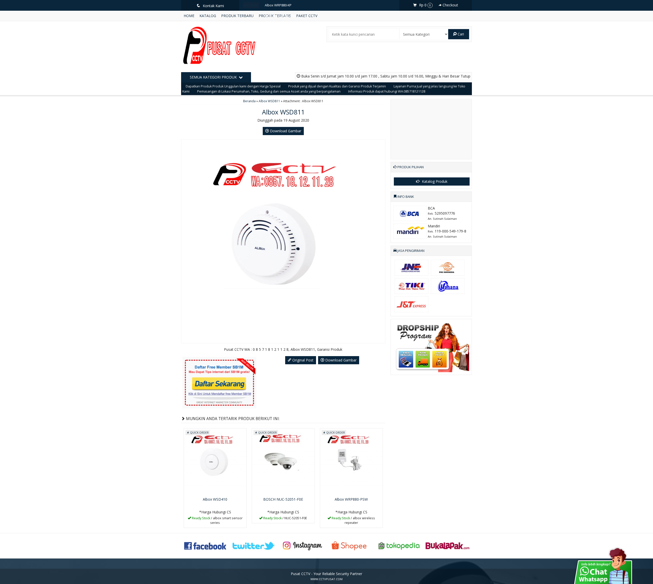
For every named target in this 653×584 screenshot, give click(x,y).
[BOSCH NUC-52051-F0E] (283, 461)
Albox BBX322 (275, 48)
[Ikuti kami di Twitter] (254, 545)
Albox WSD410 (215, 499)
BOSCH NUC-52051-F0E (283, 499)
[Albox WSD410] (215, 461)
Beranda (249, 101)
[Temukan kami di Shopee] (350, 545)
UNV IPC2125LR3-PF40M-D (284, 80)
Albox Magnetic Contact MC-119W (290, 26)
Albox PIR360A (275, 59)
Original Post (302, 360)
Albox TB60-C (275, 69)
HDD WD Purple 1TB (280, 16)
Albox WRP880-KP (278, 5)
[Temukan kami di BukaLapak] (447, 545)
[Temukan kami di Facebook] (205, 545)
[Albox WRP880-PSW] (351, 461)
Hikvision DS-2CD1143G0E (284, 37)
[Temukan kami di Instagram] (302, 545)
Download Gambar (285, 130)
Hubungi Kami (217, 523)
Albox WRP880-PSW (351, 499)
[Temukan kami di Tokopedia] (399, 545)
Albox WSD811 (269, 101)
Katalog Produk (434, 181)
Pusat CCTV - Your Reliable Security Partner (326, 573)
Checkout (450, 5)
